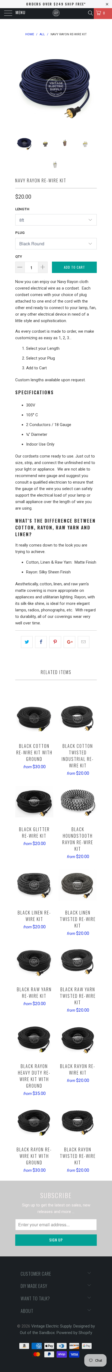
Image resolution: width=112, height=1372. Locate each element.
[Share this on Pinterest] (55, 642)
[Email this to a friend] (83, 642)
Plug (20, 233)
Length (22, 209)
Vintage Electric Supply (51, 1326)
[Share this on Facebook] (41, 642)
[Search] (90, 13)
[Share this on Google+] (69, 642)
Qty (18, 257)
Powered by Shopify (74, 1332)
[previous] (20, 86)
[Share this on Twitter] (27, 642)
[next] (91, 86)
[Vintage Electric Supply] (56, 13)
